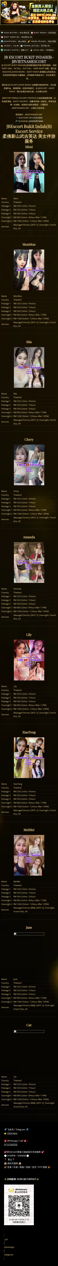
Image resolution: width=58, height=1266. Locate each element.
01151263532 (10, 1144)
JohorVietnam (36, 121)
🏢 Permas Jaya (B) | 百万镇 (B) (35, 45)
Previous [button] (3, 12)
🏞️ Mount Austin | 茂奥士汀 (15, 50)
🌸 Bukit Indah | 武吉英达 (43, 32)
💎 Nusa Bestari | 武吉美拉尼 (15, 32)
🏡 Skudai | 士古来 (10, 45)
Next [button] (55, 12)
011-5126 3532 (35, 117)
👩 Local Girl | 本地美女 (42, 50)
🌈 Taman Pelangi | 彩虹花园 (42, 41)
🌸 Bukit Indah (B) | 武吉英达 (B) (16, 37)
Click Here (12, 1133)
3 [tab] (32, 28)
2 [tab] (29, 28)
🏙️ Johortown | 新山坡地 (13, 41)
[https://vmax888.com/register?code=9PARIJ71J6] (29, 12)
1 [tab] (26, 28)
